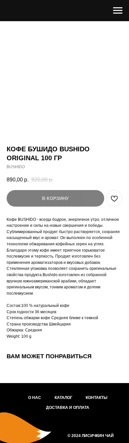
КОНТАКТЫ (97, 397)
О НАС (34, 397)
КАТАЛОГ (63, 397)
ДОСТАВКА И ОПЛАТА (67, 407)
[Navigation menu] (117, 10)
